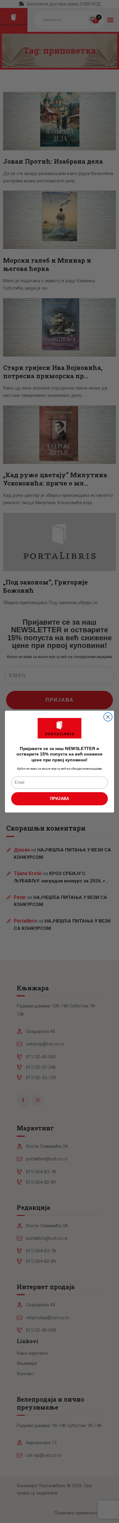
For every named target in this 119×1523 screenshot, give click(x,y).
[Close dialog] (108, 717)
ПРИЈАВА (59, 798)
